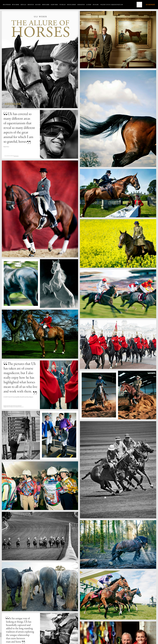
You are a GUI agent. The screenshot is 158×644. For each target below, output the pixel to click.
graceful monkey (71, 4)
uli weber (88, 4)
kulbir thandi (54, 4)
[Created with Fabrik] (0, 635)
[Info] (79, 641)
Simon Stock (31, 4)
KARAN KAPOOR (81, 4)
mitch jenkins (15, 4)
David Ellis (23, 4)
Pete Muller (62, 4)
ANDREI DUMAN (45, 4)
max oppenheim (7, 4)
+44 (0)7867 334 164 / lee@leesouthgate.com (111, 4)
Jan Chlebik (96, 4)
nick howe (38, 4)
